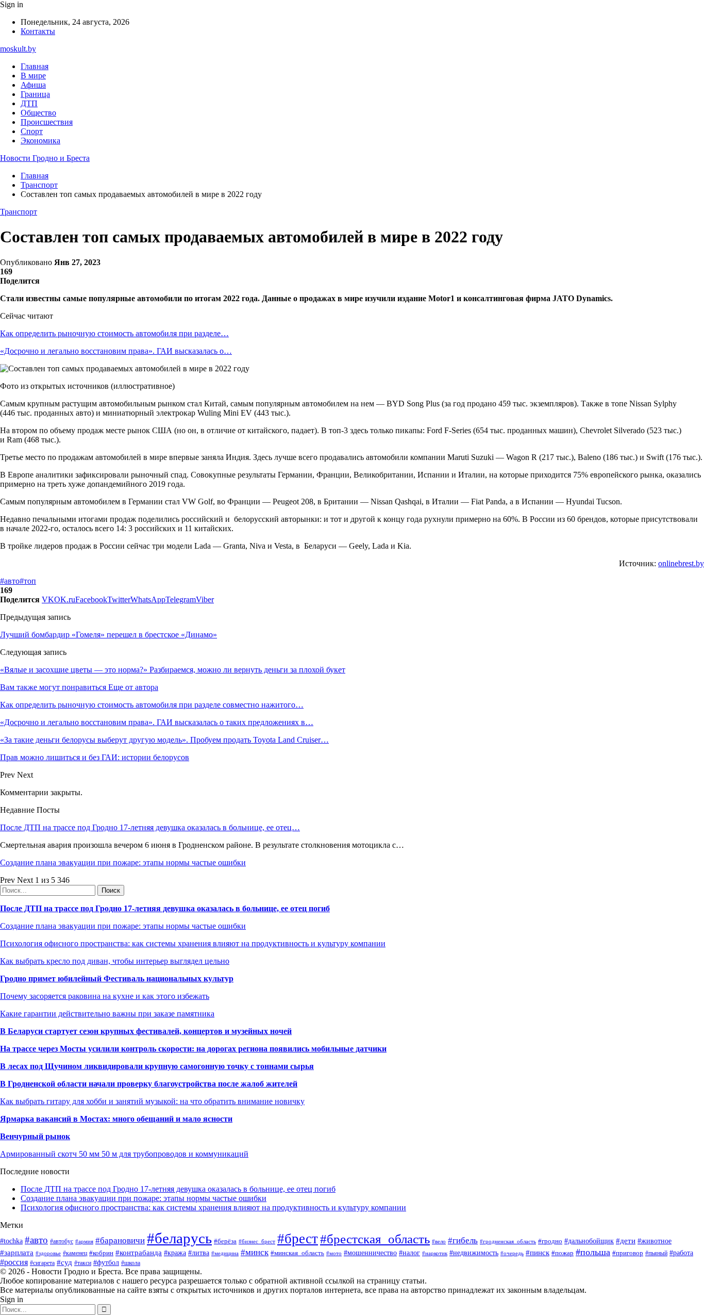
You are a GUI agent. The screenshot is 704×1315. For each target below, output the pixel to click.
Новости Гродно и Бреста (45, 158)
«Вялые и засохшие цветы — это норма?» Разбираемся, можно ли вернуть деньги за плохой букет (172, 669)
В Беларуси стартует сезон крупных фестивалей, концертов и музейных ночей (146, 1031)
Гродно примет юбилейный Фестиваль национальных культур (116, 978)
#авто (10, 581)
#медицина (225, 1253)
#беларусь (179, 1238)
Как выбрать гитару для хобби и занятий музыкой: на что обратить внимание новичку (152, 1101)
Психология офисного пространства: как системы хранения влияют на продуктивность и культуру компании (192, 943)
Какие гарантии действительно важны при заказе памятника (107, 1013)
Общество (38, 112)
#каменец (75, 1253)
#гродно (550, 1241)
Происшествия (47, 122)
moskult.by (18, 48)
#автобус (61, 1241)
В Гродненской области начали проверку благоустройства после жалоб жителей (148, 1083)
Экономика (40, 140)
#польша (593, 1252)
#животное (655, 1241)
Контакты (38, 31)
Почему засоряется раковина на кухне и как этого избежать (104, 996)
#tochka (11, 1241)
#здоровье (48, 1253)
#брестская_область (375, 1238)
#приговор (627, 1253)
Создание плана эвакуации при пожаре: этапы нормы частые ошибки (123, 862)
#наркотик (434, 1253)
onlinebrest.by (681, 563)
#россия (14, 1262)
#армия (84, 1241)
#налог (409, 1253)
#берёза (225, 1241)
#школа (130, 1263)
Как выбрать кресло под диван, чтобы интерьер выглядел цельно (114, 961)
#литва (198, 1253)
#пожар (562, 1253)
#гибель (463, 1240)
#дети (625, 1240)
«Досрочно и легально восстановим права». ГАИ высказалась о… (116, 351)
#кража (175, 1253)
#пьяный (656, 1253)
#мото (334, 1253)
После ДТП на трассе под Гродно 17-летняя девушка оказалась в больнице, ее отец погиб (165, 908)
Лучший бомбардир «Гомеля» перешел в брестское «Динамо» (108, 634)
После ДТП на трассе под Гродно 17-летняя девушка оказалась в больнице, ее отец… (150, 827)
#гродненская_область (508, 1241)
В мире (33, 75)
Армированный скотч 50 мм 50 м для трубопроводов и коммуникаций (124, 1153)
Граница (35, 94)
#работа (681, 1252)
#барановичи (120, 1240)
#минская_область (297, 1253)
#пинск (537, 1252)
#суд (64, 1262)
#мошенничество (370, 1252)
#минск (255, 1252)
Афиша (33, 84)
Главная (34, 66)
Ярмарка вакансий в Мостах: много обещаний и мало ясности (116, 1118)
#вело (439, 1241)
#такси (82, 1263)
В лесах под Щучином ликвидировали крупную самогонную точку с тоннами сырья (157, 1066)
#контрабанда (138, 1252)
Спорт (32, 131)
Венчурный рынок (35, 1136)
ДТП (29, 103)
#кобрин (101, 1253)
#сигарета (42, 1263)
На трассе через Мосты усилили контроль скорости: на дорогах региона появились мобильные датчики (193, 1048)
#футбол (106, 1262)
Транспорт (18, 211)
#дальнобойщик (589, 1241)
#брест (297, 1238)
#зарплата (16, 1252)
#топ (28, 581)
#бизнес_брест (257, 1241)
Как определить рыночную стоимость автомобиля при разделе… (114, 333)
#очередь (512, 1253)
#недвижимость (473, 1252)
